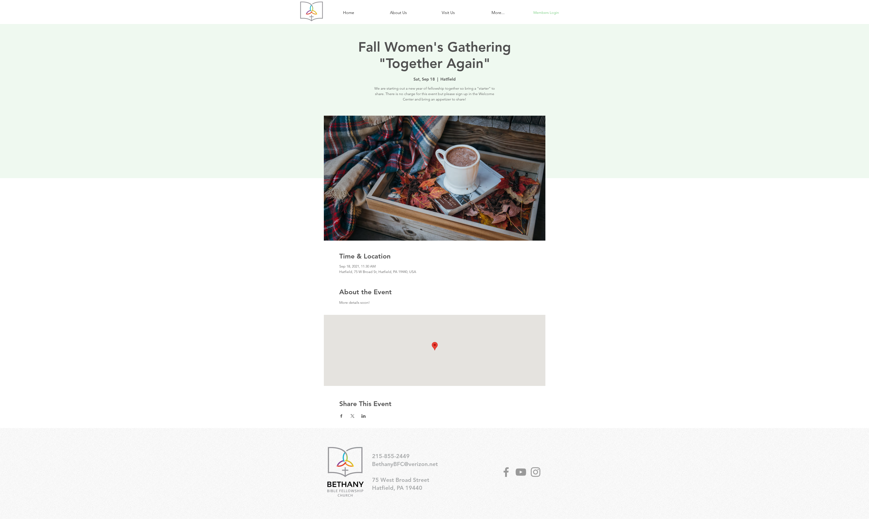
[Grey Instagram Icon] (535, 472)
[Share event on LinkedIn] (363, 416)
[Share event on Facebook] (341, 416)
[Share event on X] (352, 416)
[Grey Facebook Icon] (506, 472)
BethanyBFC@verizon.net (405, 464)
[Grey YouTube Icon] (520, 472)
